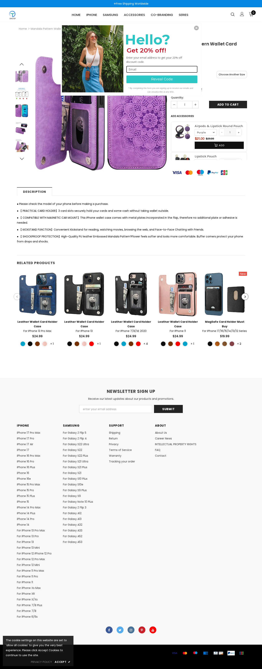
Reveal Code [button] (162, 79)
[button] (196, 28)
